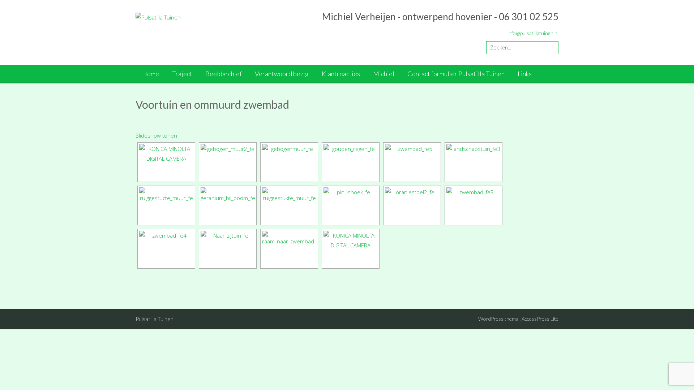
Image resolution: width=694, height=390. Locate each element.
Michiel (383, 74)
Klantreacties (341, 74)
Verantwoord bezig (282, 74)
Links (525, 74)
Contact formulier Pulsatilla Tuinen (456, 74)
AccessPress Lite (540, 319)
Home (150, 74)
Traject (182, 74)
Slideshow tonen (156, 135)
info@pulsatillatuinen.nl (532, 33)
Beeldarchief (223, 74)
